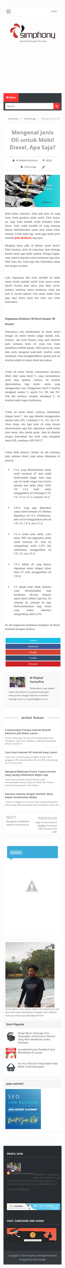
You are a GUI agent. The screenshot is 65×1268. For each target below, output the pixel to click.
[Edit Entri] (43, 167)
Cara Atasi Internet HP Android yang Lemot (31, 752)
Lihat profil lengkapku (18, 1189)
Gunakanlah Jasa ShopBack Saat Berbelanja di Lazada (36, 1051)
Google (33, 652)
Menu (12, 97)
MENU (54, 11)
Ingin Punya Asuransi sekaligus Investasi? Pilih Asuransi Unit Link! (46, 827)
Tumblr (33, 658)
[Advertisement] (32, 68)
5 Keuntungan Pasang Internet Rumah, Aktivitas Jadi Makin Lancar (28, 731)
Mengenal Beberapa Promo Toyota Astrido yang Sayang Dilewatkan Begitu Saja (30, 773)
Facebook (33, 646)
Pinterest (33, 663)
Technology (30, 166)
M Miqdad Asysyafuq (37, 680)
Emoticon (15, 852)
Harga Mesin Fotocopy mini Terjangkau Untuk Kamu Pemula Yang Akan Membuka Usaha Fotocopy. (36, 1037)
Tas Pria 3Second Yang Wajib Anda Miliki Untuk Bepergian (38, 1065)
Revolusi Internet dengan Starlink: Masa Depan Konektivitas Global (29, 795)
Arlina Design (39, 1259)
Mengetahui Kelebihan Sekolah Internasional (17, 823)
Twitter (33, 640)
